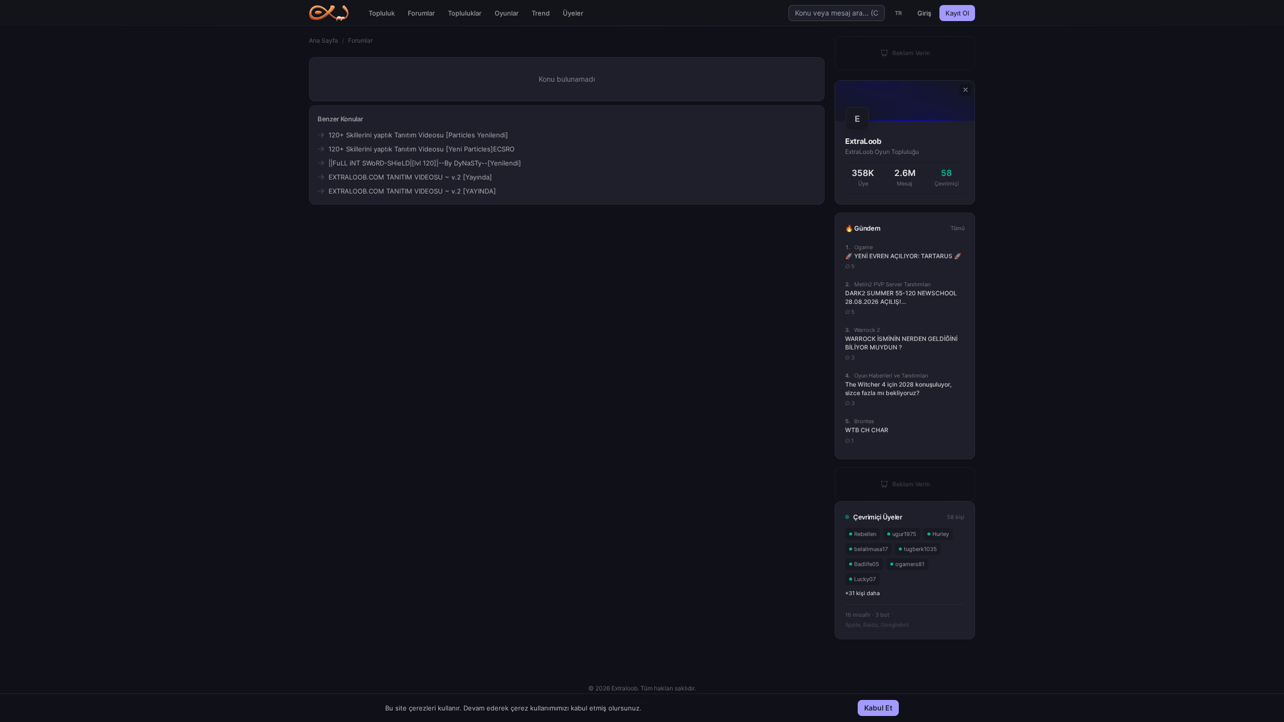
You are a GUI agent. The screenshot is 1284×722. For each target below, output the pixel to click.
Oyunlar (507, 13)
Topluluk (382, 13)
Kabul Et (878, 707)
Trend (541, 13)
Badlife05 (866, 564)
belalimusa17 (871, 549)
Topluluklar (465, 13)
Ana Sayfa (323, 40)
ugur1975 (904, 533)
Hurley (940, 533)
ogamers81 (909, 564)
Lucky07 (865, 579)
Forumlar (421, 13)
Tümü (957, 228)
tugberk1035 (920, 549)
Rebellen (865, 533)
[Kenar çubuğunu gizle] (965, 90)
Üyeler (573, 13)
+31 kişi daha (862, 593)
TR (898, 13)
